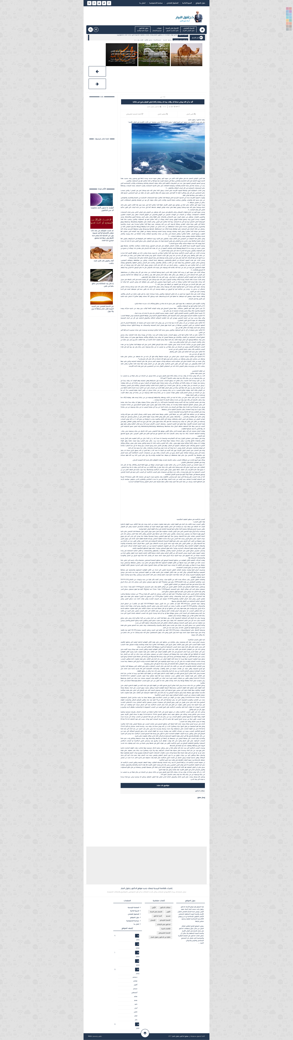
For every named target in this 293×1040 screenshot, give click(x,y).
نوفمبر (134, 981)
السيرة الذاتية (187, 3)
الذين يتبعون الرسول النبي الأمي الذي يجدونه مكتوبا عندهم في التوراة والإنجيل (155, 53)
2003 (137, 965)
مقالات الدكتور (165, 907)
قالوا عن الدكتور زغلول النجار (160, 937)
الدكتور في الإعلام (163, 924)
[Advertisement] (163, 501)
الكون (168, 912)
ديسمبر (134, 977)
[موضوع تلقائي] (96, 29)
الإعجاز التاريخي (165, 920)
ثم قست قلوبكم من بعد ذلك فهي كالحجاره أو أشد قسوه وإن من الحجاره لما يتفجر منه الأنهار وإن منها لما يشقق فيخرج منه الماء (102, 235)
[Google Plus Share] (172, 107)
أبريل (135, 1008)
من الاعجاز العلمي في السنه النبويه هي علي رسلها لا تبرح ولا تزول (102, 308)
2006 (137, 948)
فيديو (168, 916)
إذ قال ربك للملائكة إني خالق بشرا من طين (103, 284)
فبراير (135, 1016)
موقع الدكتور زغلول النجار (180, 1036)
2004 (137, 957)
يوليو (135, 996)
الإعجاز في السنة (156, 912)
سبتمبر (134, 989)
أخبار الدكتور (158, 916)
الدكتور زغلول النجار (153, 107)
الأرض (154, 907)
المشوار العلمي (172, 3)
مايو (135, 1004)
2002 (137, 974)
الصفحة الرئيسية (133, 907)
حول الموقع (200, 3)
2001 (137, 1028)
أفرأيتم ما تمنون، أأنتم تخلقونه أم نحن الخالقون (162, 37)
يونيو (135, 1000)
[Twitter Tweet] (177, 107)
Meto (90, 1036)
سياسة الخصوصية (156, 3)
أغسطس (133, 992)
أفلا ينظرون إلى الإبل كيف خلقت (104, 262)
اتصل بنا (142, 3)
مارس (135, 1012)
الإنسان (184, 37)
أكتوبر (135, 985)
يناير (135, 1020)
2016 (137, 940)
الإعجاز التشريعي (164, 933)
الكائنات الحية (165, 929)
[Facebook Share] (178, 107)
